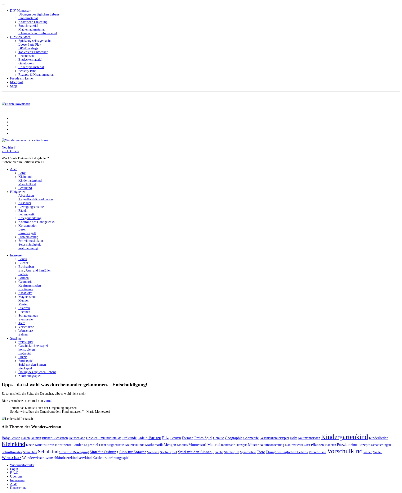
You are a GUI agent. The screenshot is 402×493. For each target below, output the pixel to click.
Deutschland (77, 438)
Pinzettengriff (27, 233)
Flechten (175, 438)
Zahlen (23, 334)
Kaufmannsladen (29, 285)
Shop (13, 86)
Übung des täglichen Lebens (37, 372)
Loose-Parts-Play (29, 44)
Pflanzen (24, 308)
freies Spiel (25, 342)
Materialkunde (134, 445)
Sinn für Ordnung (104, 452)
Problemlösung (28, 237)
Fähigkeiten (18, 191)
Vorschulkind (27, 184)
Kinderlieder (378, 438)
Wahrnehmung (28, 248)
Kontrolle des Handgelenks (36, 222)
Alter (13, 169)
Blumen (36, 438)
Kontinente (25, 289)
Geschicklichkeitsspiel (33, 345)
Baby (22, 173)
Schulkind (25, 188)
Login (14, 469)
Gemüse (218, 438)
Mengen (23, 300)
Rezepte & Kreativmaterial (36, 74)
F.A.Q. (14, 472)
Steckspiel (25, 368)
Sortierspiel (25, 360)
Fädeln (22, 210)
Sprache (218, 452)
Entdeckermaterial (30, 59)
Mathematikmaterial (31, 29)
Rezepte (364, 445)
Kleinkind (25, 176)
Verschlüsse (26, 327)
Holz (293, 438)
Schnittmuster (12, 452)
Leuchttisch (26, 56)
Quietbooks (26, 63)
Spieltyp (15, 338)
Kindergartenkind (30, 180)
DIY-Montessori (20, 10)
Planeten (330, 445)
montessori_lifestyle (234, 445)
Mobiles (182, 445)
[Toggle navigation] (3, 4)
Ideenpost (16, 82)
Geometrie (25, 281)
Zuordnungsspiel (29, 376)
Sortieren (153, 452)
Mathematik (154, 445)
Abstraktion (26, 195)
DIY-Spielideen (20, 37)
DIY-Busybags (28, 48)
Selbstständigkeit (29, 244)
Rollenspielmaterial (31, 67)
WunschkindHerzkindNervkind (68, 458)
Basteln (15, 438)
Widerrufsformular (22, 465)
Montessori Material (204, 444)
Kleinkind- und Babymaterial (37, 33)
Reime (353, 445)
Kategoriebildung (29, 218)
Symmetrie (25, 319)
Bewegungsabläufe (31, 207)
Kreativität (25, 293)
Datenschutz (18, 487)
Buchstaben (26, 266)
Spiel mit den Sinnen (32, 364)
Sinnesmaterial (28, 18)
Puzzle (22, 357)
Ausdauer (24, 203)
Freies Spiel (203, 438)
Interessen (16, 255)
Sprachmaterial (28, 25)
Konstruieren (44, 445)
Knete (30, 445)
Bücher (23, 263)
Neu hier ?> (10, 149)
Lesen (22, 229)
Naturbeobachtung (272, 445)
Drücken (92, 438)
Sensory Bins (27, 71)
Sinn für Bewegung (74, 452)
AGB (13, 484)
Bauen (22, 259)
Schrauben (30, 452)
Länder (77, 445)
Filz (165, 437)
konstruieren (26, 349)
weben (367, 452)
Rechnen (24, 312)
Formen (23, 278)
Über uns (16, 476)
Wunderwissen (33, 458)
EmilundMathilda (109, 438)
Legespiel (24, 353)
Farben (23, 274)
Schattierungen (28, 315)
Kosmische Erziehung (33, 22)
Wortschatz (25, 330)
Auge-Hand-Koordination (35, 199)
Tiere (21, 323)
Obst (307, 445)
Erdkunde (129, 438)
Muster (23, 304)
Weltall (377, 452)
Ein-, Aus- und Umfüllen (34, 270)
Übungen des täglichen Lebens (38, 14)
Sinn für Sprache (132, 452)
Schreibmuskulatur (30, 240)
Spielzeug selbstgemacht (34, 40)
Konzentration (27, 225)
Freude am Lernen (22, 78)
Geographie (233, 438)
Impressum (17, 480)
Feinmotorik (26, 214)
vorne (47, 400)
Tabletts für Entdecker (33, 52)
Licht (102, 445)
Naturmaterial (294, 445)
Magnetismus (27, 296)
